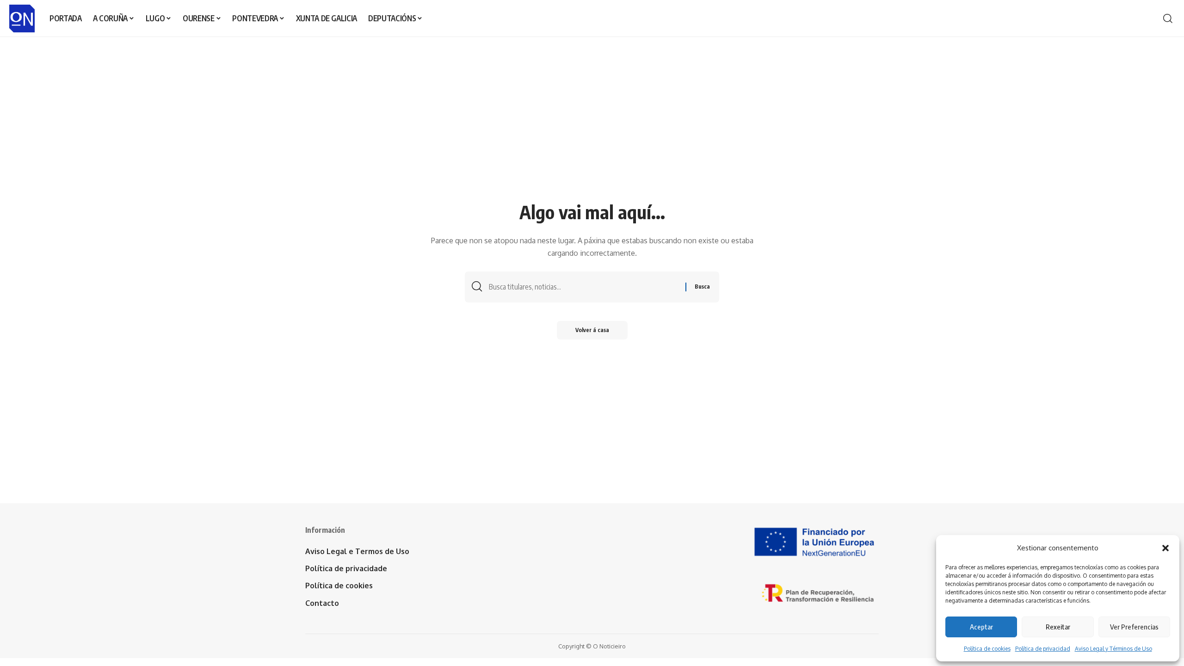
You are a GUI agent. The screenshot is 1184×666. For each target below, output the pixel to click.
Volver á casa (592, 330)
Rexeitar (1058, 627)
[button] (1165, 548)
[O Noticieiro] (22, 18)
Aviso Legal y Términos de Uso (1113, 648)
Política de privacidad (1042, 648)
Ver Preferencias (1134, 627)
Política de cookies (987, 648)
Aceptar (981, 627)
